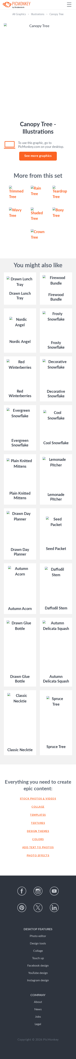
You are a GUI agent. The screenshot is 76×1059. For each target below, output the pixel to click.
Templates (38, 815)
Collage (38, 807)
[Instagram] (38, 891)
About (38, 1001)
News (38, 1009)
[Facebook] (21, 891)
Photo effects (38, 856)
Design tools (38, 943)
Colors (38, 839)
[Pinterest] (21, 907)
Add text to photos (38, 847)
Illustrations (37, 14)
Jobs (38, 1016)
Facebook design (38, 965)
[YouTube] (54, 891)
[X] (38, 907)
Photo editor (38, 936)
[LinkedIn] (54, 907)
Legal (38, 1024)
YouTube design (38, 973)
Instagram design (38, 980)
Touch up (38, 958)
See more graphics (37, 155)
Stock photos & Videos (38, 799)
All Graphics (19, 14)
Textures (38, 823)
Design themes (38, 831)
